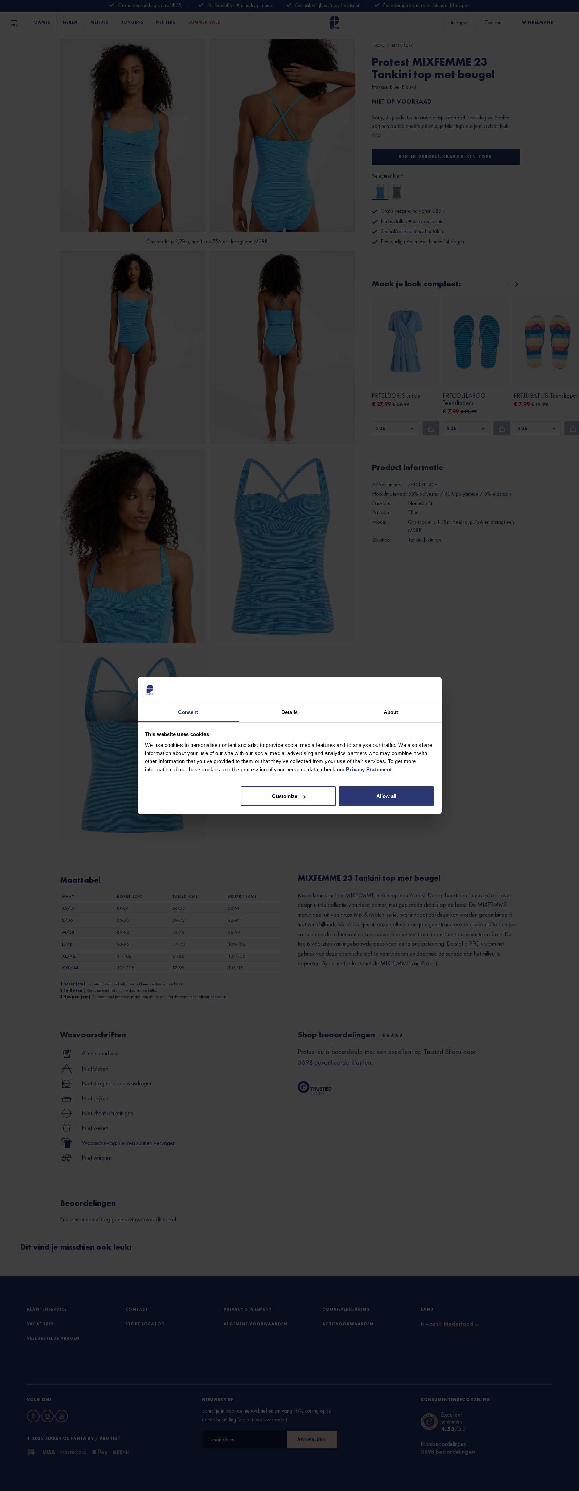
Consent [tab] (188, 712)
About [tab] (391, 712)
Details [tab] (289, 712)
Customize (284, 796)
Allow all (386, 796)
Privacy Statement (369, 769)
